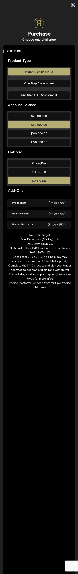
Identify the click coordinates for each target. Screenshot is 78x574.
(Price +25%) (57, 224)
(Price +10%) (57, 202)
